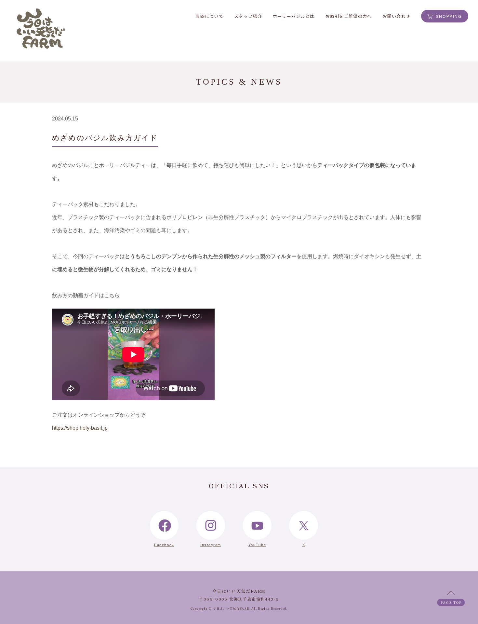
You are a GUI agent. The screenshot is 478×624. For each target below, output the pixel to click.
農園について (209, 16)
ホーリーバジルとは (294, 16)
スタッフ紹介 (248, 16)
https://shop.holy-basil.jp (80, 428)
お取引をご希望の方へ (348, 16)
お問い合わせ (397, 16)
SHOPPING (449, 16)
